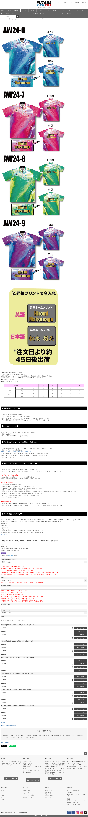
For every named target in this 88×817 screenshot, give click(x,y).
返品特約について (5, 722)
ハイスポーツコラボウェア (39, 13)
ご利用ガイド (84, 2)
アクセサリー (41, 10)
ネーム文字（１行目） (6, 585)
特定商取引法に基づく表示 (9, 812)
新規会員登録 (26, 790)
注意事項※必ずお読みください (8, 559)
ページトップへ (85, 753)
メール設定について (6, 534)
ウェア (2, 10)
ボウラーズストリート (54, 10)
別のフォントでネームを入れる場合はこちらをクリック (16, 451)
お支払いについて (49, 795)
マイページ (65, 2)
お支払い (3, 758)
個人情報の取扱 (23, 812)
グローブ (31, 10)
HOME (2, 19)
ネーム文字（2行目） (6, 604)
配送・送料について (50, 793)
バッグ (16, 10)
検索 (17, 16)
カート (71, 2)
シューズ (23, 10)
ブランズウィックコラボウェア (9, 13)
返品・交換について (50, 797)
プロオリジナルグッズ (68, 13)
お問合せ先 (70, 758)
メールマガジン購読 (28, 795)
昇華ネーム (4, 577)
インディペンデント (68, 10)
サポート (47, 787)
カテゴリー (4, 787)
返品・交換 (48, 758)
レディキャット (81, 10)
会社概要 (69, 787)
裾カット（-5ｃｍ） (6, 610)
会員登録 (77, 2)
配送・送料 (26, 758)
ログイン (59, 2)
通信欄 (2, 616)
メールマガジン (83, 4)
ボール (9, 10)
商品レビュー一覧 (27, 797)
